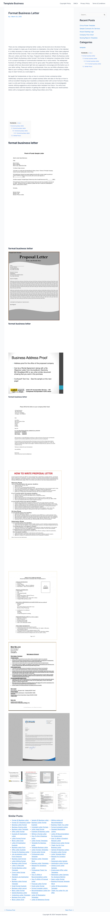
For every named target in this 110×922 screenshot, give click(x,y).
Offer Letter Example (19, 850)
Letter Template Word (58, 854)
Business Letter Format (19, 863)
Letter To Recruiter (18, 865)
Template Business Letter (40, 847)
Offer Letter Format (18, 831)
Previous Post (9, 910)
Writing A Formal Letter (39, 834)
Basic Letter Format (18, 890)
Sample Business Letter (19, 893)
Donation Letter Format (59, 852)
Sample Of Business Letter (40, 820)
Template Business (13, 3)
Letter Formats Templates (40, 850)
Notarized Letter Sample (59, 861)
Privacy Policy (85, 3)
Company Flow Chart (87, 35)
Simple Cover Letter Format (60, 843)
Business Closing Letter (19, 827)
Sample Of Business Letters (60, 850)
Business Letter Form (18, 847)
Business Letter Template (20, 829)
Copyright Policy (65, 3)
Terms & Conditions (98, 3)
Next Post (69, 910)
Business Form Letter (18, 897)
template (83, 47)
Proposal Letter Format (39, 884)
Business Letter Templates (40, 863)
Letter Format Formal (19, 838)
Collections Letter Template (21, 895)
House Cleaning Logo (87, 32)
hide (19, 123)
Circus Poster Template (87, 25)
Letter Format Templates (40, 840)
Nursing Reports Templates (88, 38)
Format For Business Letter (20, 852)
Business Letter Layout (19, 888)
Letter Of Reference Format (40, 899)
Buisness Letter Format (19, 825)
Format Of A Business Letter (21, 822)
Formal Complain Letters (40, 888)
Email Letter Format (38, 886)
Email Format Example (19, 886)
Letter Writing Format (19, 861)
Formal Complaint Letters (59, 827)
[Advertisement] (22, 32)
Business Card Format (19, 859)
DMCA (76, 3)
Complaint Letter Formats (40, 827)
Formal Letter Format (38, 852)
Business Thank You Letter (59, 825)
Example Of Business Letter (40, 831)
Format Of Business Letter (20, 820)
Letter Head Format (38, 829)
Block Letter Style (17, 840)
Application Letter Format (59, 863)
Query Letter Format (57, 879)
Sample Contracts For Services (90, 28)
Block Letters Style (18, 899)
